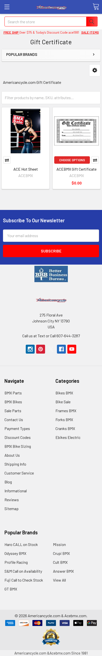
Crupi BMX (61, 553)
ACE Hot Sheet (25, 169)
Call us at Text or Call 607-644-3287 (51, 335)
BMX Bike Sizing (17, 446)
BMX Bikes (13, 401)
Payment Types (17, 428)
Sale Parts (12, 410)
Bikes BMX (64, 392)
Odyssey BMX (15, 553)
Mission (59, 544)
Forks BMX (64, 419)
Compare (7, 160)
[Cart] (96, 6)
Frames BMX (65, 410)
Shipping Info (15, 464)
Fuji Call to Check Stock (23, 580)
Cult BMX (60, 562)
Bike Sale (63, 401)
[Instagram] (30, 349)
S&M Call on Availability (23, 571)
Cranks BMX (65, 428)
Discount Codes (17, 437)
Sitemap (11, 508)
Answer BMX (63, 571)
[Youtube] (71, 349)
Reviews (11, 499)
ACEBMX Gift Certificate (76, 169)
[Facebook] (61, 349)
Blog (8, 481)
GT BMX (10, 589)
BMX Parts (13, 392)
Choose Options (72, 160)
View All (59, 580)
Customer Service (19, 473)
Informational (15, 490)
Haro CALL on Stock (21, 544)
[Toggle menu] (7, 7)
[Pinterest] (40, 349)
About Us (12, 455)
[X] (51, 349)
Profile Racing (16, 562)
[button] (94, 70)
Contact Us (13, 419)
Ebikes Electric (67, 437)
